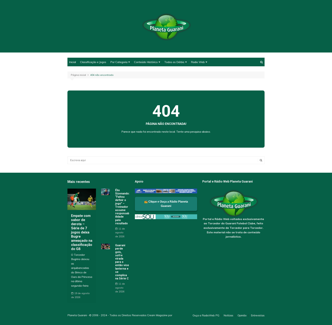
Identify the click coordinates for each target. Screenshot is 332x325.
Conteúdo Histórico (146, 62)
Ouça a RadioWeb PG (206, 315)
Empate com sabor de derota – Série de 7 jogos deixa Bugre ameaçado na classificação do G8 (81, 232)
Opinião (242, 315)
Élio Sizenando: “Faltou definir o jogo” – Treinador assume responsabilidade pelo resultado (122, 207)
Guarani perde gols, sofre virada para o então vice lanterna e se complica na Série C (122, 262)
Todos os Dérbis (174, 62)
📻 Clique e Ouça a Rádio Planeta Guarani (166, 204)
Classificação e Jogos (93, 62)
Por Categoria (118, 62)
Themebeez (74, 319)
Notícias (228, 315)
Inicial (72, 62)
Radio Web (198, 62)
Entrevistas (258, 315)
